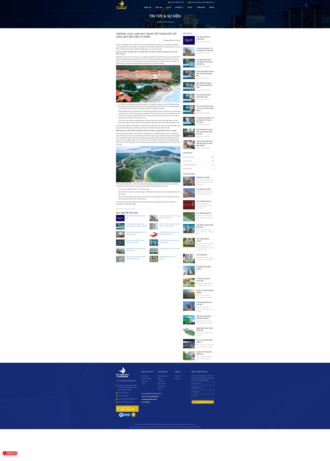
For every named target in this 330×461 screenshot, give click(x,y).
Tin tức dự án (198, 161)
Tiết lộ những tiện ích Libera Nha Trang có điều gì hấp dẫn (205, 73)
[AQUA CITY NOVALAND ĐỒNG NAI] (189, 355)
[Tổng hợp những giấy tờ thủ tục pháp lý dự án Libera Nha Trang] (189, 121)
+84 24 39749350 (123, 393)
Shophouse (161, 386)
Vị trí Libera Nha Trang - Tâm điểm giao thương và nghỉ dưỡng (204, 62)
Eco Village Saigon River (203, 213)
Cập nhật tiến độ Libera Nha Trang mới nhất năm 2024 (204, 85)
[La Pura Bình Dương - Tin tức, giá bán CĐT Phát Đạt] (189, 51)
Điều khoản (179, 424)
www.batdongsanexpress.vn (126, 402)
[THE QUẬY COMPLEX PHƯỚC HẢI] (189, 40)
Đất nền (160, 389)
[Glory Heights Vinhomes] (189, 204)
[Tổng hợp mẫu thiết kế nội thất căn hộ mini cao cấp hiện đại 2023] (189, 144)
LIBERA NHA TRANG (203, 177)
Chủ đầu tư (179, 7)
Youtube (177, 378)
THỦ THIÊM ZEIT (201, 255)
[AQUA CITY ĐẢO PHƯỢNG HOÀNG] (189, 294)
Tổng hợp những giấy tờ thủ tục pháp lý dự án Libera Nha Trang (205, 120)
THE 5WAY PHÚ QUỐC (203, 189)
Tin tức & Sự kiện (168, 22)
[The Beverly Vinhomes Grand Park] (189, 282)
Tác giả (173, 424)
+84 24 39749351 (123, 396)
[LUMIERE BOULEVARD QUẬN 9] (189, 270)
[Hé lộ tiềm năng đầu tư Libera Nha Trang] (189, 98)
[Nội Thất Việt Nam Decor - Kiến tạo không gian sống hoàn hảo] (189, 133)
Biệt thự (160, 378)
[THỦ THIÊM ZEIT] (189, 258)
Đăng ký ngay (203, 402)
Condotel (161, 381)
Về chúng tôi (145, 376)
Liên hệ (211, 7)
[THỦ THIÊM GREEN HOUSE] (189, 242)
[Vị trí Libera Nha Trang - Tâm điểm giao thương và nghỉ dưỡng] (189, 63)
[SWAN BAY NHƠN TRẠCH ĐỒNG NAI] (189, 331)
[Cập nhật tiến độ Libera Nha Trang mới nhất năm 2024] (189, 86)
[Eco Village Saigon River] (189, 216)
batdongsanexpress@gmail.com (204, 2)
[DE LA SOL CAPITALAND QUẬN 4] (189, 343)
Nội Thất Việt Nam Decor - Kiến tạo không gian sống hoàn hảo (204, 132)
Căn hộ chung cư (163, 376)
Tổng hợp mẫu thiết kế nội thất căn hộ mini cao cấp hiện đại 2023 (204, 143)
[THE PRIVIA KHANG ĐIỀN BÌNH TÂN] (189, 228)
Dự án (169, 7)
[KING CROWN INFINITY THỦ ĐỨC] (189, 306)
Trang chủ (147, 7)
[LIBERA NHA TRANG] (189, 181)
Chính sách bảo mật (189, 424)
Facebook (178, 376)
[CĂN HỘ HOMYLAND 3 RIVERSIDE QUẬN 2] (189, 319)
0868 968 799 (179, 2)
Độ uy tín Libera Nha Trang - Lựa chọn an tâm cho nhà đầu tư (205, 108)
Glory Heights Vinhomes (203, 201)
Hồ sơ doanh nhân (198, 165)
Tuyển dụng (201, 7)
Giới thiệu (159, 7)
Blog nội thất (198, 168)
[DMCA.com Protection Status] (133, 414)
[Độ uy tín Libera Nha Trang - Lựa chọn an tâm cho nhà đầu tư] (189, 109)
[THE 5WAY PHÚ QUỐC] (189, 193)
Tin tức (189, 7)
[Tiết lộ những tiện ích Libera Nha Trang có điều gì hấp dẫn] (189, 74)
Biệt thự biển (162, 383)
